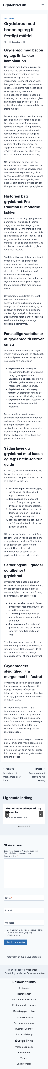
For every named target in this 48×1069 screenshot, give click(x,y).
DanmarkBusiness (24, 1017)
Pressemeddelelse (24, 1047)
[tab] (19, 826)
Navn (8, 898)
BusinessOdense (24, 1029)
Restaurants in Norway (24, 1005)
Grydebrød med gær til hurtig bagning (37, 775)
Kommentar (11, 856)
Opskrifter (9, 19)
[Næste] (41, 814)
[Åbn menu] (42, 5)
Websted (9, 923)
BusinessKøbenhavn (24, 1023)
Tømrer (24, 1058)
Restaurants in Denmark (24, 999)
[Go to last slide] (7, 814)
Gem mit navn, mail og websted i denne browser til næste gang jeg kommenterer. (25, 932)
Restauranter (24, 994)
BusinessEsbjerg (24, 1034)
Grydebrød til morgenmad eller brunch (11, 775)
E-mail (9, 910)
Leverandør (24, 1052)
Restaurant (24, 988)
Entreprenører (24, 1063)
